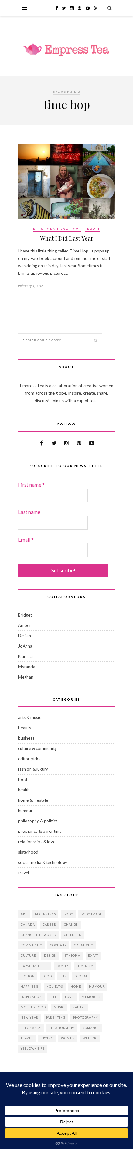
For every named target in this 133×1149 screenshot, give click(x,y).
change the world (38, 935)
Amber (24, 625)
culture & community (37, 748)
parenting (55, 1017)
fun (63, 976)
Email (26, 539)
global (81, 976)
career (49, 924)
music (59, 1007)
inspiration (31, 997)
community (31, 945)
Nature (79, 1007)
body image (91, 914)
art (24, 914)
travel (92, 229)
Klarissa (25, 656)
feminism (85, 966)
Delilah (24, 635)
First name (31, 484)
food (22, 779)
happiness (30, 986)
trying (47, 1038)
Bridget (25, 614)
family (62, 966)
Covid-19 (58, 945)
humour (25, 810)
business (26, 738)
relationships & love (57, 229)
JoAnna (25, 646)
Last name (29, 512)
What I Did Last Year (66, 238)
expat (93, 955)
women (68, 1038)
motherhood (33, 1007)
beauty (24, 727)
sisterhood (28, 851)
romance (91, 1028)
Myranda (26, 666)
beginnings (45, 914)
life (53, 997)
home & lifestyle (33, 800)
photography (85, 1017)
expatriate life (35, 966)
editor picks (29, 758)
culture (28, 955)
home (76, 986)
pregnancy (31, 1028)
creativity (83, 945)
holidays (54, 986)
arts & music (29, 717)
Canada (28, 924)
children (73, 935)
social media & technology (42, 862)
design (50, 955)
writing (90, 1038)
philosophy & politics (37, 820)
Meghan (25, 677)
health (24, 789)
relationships (62, 1028)
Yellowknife (33, 1048)
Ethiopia (72, 955)
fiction (28, 976)
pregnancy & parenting (39, 831)
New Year (29, 1017)
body (68, 914)
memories (91, 997)
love (69, 997)
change (71, 924)
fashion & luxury (33, 769)
